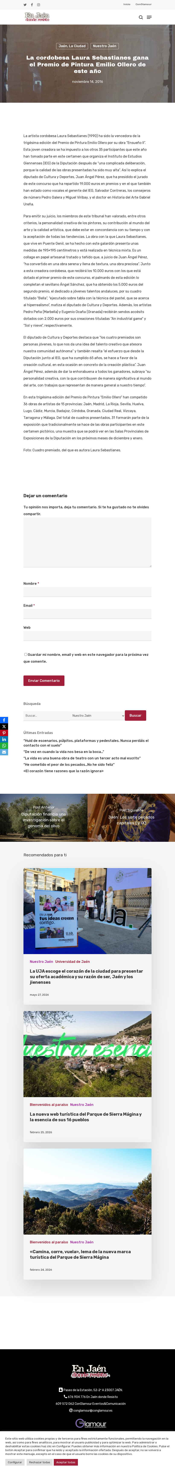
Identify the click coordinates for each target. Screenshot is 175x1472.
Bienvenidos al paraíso (49, 1105)
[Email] (4, 752)
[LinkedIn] (4, 739)
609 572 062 (65, 1404)
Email (29, 606)
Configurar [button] (15, 1462)
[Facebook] (4, 720)
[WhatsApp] (4, 746)
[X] (4, 726)
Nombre (31, 584)
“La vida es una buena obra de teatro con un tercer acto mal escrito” (82, 758)
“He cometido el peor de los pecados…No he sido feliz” (69, 765)
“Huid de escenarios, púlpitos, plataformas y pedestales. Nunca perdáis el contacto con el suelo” (86, 743)
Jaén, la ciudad (72, 46)
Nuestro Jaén (104, 46)
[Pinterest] (4, 733)
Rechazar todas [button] (39, 1462)
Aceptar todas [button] (65, 1462)
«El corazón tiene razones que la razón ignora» (63, 771)
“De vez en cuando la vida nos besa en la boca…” (63, 752)
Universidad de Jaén (72, 962)
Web (27, 628)
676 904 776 (77, 1397)
